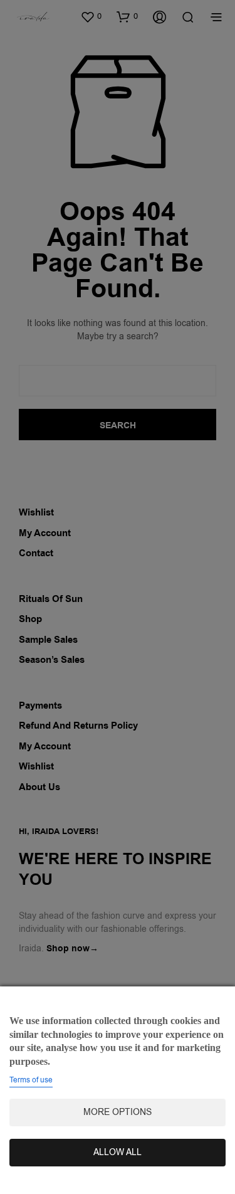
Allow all (117, 1152)
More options (117, 1112)
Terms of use (31, 1080)
